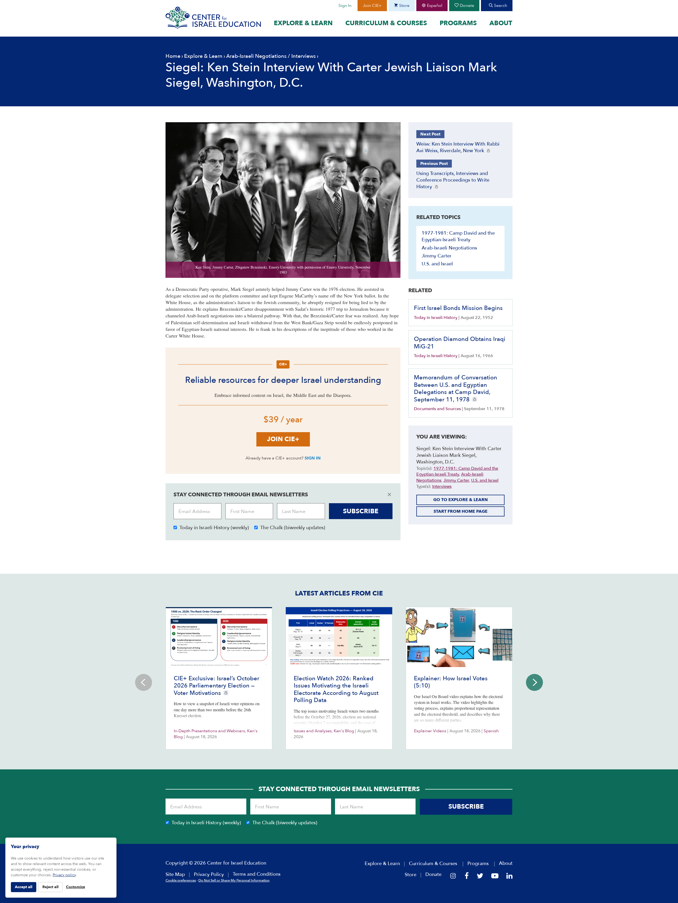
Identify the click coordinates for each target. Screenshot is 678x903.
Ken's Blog (344, 731)
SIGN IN (313, 458)
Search (500, 5)
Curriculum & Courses (386, 23)
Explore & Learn (303, 23)
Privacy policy (64, 875)
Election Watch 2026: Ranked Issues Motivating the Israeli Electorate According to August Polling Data (336, 689)
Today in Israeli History (435, 318)
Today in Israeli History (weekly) (214, 527)
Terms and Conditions (256, 874)
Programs (458, 23)
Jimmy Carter (437, 256)
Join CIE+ (372, 5)
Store (403, 5)
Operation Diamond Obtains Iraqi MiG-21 (459, 342)
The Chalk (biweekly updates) (292, 527)
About (500, 23)
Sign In (344, 5)
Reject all (50, 886)
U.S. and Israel (437, 264)
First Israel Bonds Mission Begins (458, 308)
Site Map (175, 874)
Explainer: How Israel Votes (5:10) (451, 682)
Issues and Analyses (313, 731)
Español (434, 5)
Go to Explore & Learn (460, 500)
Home (173, 56)
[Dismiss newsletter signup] (389, 494)
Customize (75, 886)
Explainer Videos (430, 731)
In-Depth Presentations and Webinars (209, 731)
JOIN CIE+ (283, 439)
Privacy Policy (209, 874)
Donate (466, 5)
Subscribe (360, 511)
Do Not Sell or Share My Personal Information (234, 880)
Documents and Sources (437, 409)
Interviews (303, 56)
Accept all (23, 886)
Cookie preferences (181, 880)
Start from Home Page (461, 511)
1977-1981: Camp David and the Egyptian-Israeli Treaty (458, 236)
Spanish (491, 731)
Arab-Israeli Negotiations (256, 56)
